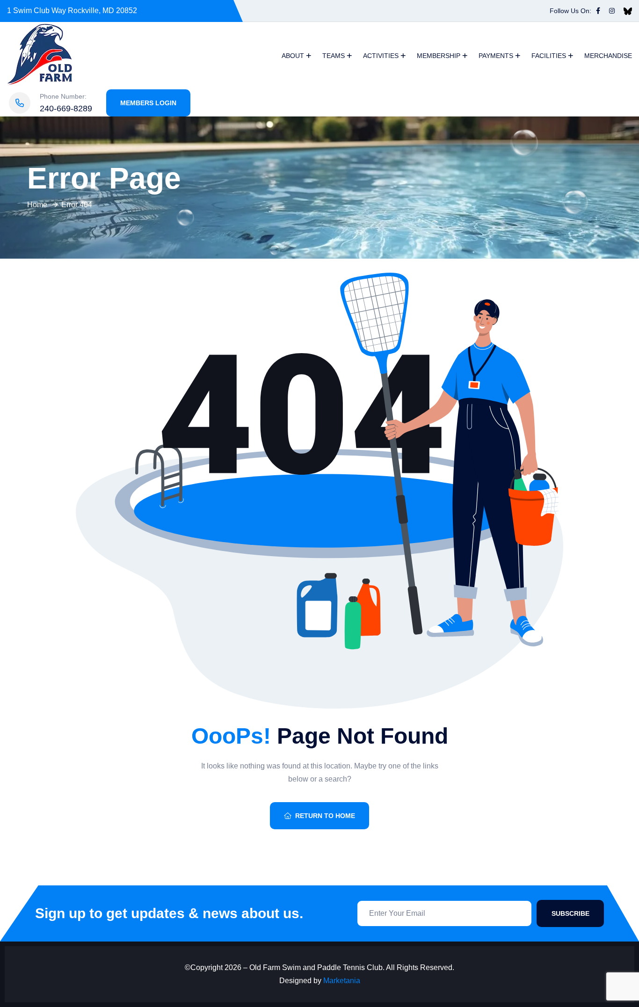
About (293, 55)
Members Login (148, 103)
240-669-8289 (66, 108)
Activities (381, 55)
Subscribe (570, 913)
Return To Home (325, 815)
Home (37, 205)
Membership (438, 55)
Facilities (548, 55)
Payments (496, 55)
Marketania (341, 981)
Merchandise (608, 55)
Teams (333, 55)
